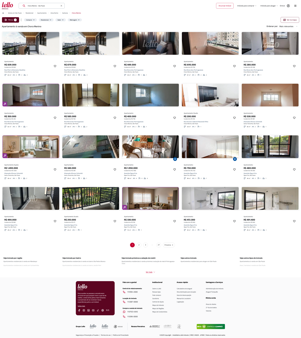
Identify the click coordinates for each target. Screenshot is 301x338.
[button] (30, 20)
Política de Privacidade (121, 335)
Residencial (29, 13)
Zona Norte (54, 13)
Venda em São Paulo (15, 13)
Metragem (73, 20)
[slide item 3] (31, 52)
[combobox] (43, 6)
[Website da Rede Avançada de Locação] (179, 326)
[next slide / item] (57, 43)
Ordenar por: (272, 26)
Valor (59, 20)
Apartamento (42, 13)
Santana (65, 13)
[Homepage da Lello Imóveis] (93, 326)
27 (159, 245)
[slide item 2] (30, 52)
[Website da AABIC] (168, 326)
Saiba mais (81, 306)
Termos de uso (106, 335)
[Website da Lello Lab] (118, 326)
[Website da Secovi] (155, 326)
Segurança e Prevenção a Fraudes (87, 335)
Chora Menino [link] (76, 13)
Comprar (29, 20)
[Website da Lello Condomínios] (105, 326)
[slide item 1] (28, 52)
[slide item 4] (33, 52)
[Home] (3, 13)
